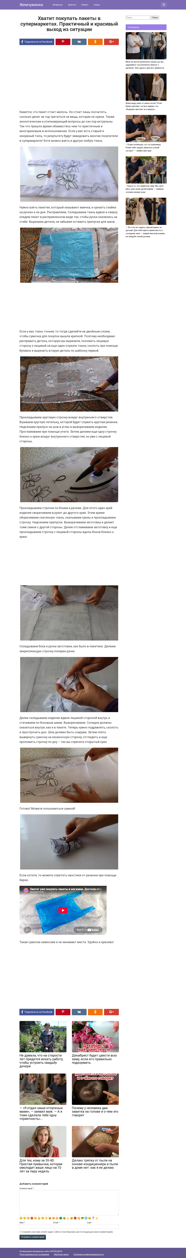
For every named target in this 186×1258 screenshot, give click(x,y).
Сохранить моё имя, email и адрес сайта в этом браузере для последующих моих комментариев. (67, 1232)
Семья (97, 5)
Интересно (58, 5)
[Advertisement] (58, 78)
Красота (72, 5)
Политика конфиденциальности (88, 1254)
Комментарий (26, 1188)
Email (56, 1222)
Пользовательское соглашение (34, 1254)
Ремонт (84, 5)
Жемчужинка (31, 4)
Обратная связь (61, 1254)
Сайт (89, 1222)
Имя (22, 1222)
